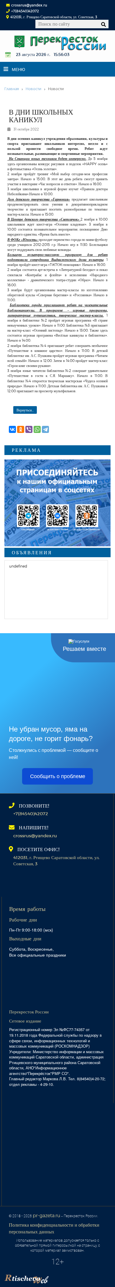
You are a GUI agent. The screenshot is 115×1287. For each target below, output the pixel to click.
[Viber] (28, 429)
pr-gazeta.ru (46, 1215)
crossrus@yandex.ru (29, 5)
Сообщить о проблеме (57, 776)
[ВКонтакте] (12, 429)
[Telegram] (45, 429)
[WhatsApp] (37, 429)
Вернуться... (25, 410)
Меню (18, 69)
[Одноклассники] (20, 429)
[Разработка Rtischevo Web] (56, 1277)
